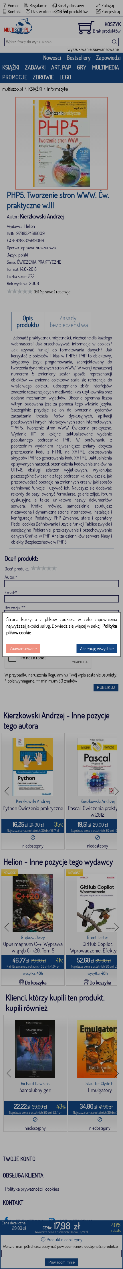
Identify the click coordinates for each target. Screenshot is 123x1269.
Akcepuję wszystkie (97, 648)
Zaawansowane (23, 648)
